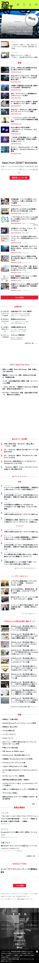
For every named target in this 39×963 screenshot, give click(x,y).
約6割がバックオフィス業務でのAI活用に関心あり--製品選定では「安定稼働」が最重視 (24, 286)
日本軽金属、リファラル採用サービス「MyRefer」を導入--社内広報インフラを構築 (24, 201)
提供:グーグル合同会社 (28, 223)
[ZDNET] (7, 4)
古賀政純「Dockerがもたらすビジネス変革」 (18, 759)
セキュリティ (26, 252)
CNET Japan (20, 899)
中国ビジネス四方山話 (10, 747)
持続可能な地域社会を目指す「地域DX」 (16, 779)
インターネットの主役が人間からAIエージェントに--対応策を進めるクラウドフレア (24, 238)
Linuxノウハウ (7, 738)
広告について (19, 944)
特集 (33, 804)
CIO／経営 (25, 213)
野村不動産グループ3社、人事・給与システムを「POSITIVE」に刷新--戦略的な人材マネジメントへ (24, 268)
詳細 (2, 961)
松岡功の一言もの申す (10, 727)
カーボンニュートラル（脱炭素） (13, 776)
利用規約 (19, 937)
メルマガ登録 (19, 885)
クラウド (24, 243)
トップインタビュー (28, 613)
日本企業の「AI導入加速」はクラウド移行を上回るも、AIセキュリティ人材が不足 (24, 248)
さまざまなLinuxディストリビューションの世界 (19, 723)
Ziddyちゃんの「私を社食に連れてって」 (16, 755)
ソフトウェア (26, 205)
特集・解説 (25, 233)
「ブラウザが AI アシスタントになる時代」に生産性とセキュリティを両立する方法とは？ (24, 219)
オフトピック (26, 262)
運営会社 (19, 947)
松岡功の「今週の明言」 (10, 719)
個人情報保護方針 (19, 933)
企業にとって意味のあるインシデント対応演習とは (20, 789)
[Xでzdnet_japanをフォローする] (19, 914)
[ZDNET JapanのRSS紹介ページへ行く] (25, 914)
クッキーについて (19, 940)
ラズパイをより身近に (10, 793)
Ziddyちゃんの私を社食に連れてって (22, 707)
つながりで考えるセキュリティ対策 (14, 766)
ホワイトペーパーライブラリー (24, 568)
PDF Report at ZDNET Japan (13, 751)
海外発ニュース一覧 (19, 178)
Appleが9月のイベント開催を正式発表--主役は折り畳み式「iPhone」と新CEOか (24, 258)
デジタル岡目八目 (8, 730)
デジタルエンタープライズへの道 (13, 762)
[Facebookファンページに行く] (14, 914)
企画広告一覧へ (30, 343)
